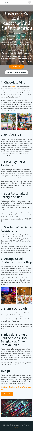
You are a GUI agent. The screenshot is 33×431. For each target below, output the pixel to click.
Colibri (17, 427)
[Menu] (29, 2)
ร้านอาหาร (13, 87)
